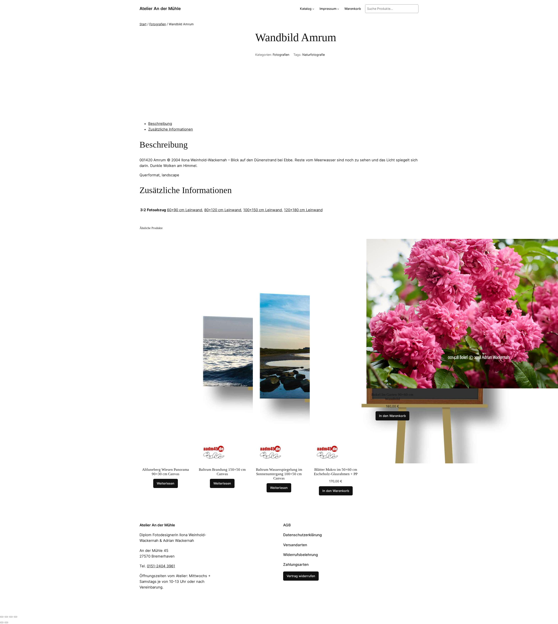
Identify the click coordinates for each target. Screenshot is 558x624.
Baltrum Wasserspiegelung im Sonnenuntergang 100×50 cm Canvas (279, 474)
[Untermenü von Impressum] (338, 9)
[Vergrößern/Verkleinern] (1, 616)
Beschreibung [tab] (160, 123)
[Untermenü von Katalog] (313, 9)
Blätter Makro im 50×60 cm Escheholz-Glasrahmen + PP (335, 472)
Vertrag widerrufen (301, 576)
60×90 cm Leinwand (184, 210)
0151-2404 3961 (161, 566)
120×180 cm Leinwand (303, 210)
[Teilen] (11, 616)
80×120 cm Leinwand (222, 210)
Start (143, 24)
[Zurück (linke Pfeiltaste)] (1, 622)
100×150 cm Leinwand (262, 210)
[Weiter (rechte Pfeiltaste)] (6, 622)
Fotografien (157, 24)
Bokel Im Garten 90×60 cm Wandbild (392, 397)
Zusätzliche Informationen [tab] (170, 129)
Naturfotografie (313, 54)
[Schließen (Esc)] (15, 616)
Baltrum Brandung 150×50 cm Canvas (222, 472)
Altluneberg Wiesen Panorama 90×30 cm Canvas (165, 472)
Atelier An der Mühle (160, 8)
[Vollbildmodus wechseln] (6, 616)
